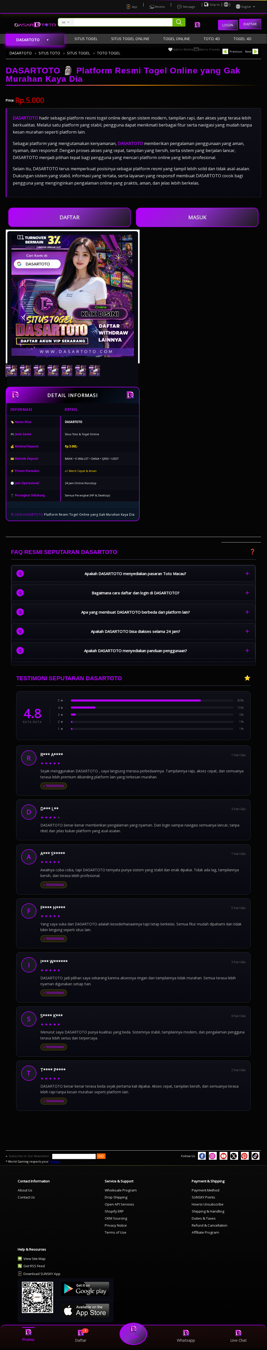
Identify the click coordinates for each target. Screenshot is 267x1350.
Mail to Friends (209, 49)
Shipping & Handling (208, 1211)
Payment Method (205, 1190)
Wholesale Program (121, 1190)
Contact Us (26, 1197)
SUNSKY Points (203, 1197)
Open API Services (119, 1204)
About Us (25, 1190)
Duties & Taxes (204, 1218)
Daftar (250, 24)
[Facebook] (202, 1156)
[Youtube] (223, 1156)
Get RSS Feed (34, 1266)
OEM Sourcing (116, 1218)
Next (248, 51)
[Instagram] (213, 1156)
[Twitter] (234, 1156)
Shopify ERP (114, 1211)
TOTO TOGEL (108, 53)
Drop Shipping (116, 1197)
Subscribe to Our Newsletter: (30, 1156)
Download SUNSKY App (41, 1273)
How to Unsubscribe (207, 1204)
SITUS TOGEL (78, 53)
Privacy (55, 1161)
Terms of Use (115, 1232)
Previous (235, 51)
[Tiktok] (255, 1156)
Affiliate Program (205, 1232)
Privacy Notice (116, 1225)
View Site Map (34, 1258)
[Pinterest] (245, 1156)
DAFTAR (69, 215)
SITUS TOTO (49, 53)
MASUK (197, 217)
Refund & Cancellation (209, 1225)
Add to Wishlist (183, 49)
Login (227, 25)
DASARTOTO (20, 53)
